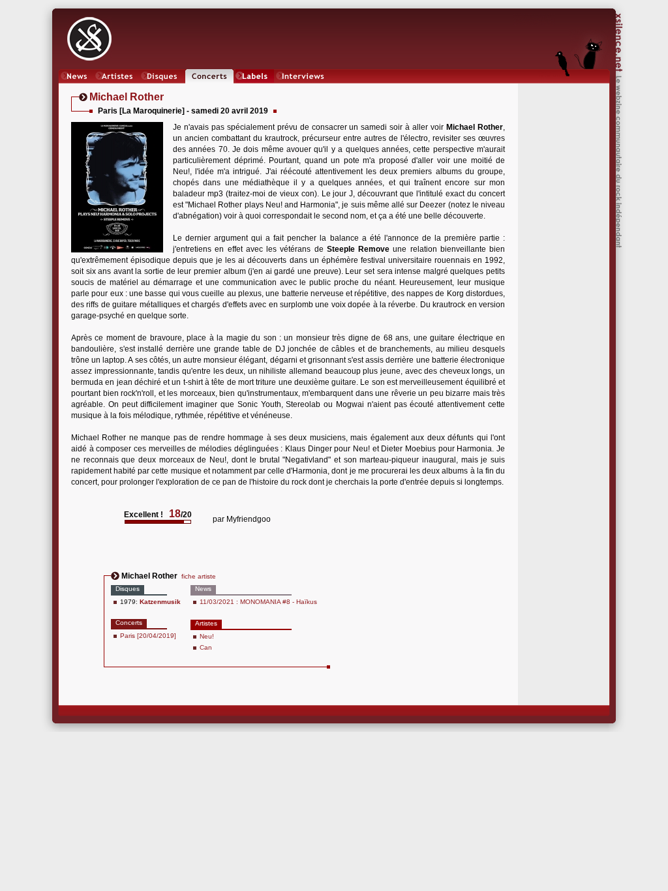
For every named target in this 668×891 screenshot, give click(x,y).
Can (206, 647)
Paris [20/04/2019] (148, 635)
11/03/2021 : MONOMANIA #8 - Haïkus (258, 601)
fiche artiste (198, 576)
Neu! (207, 636)
